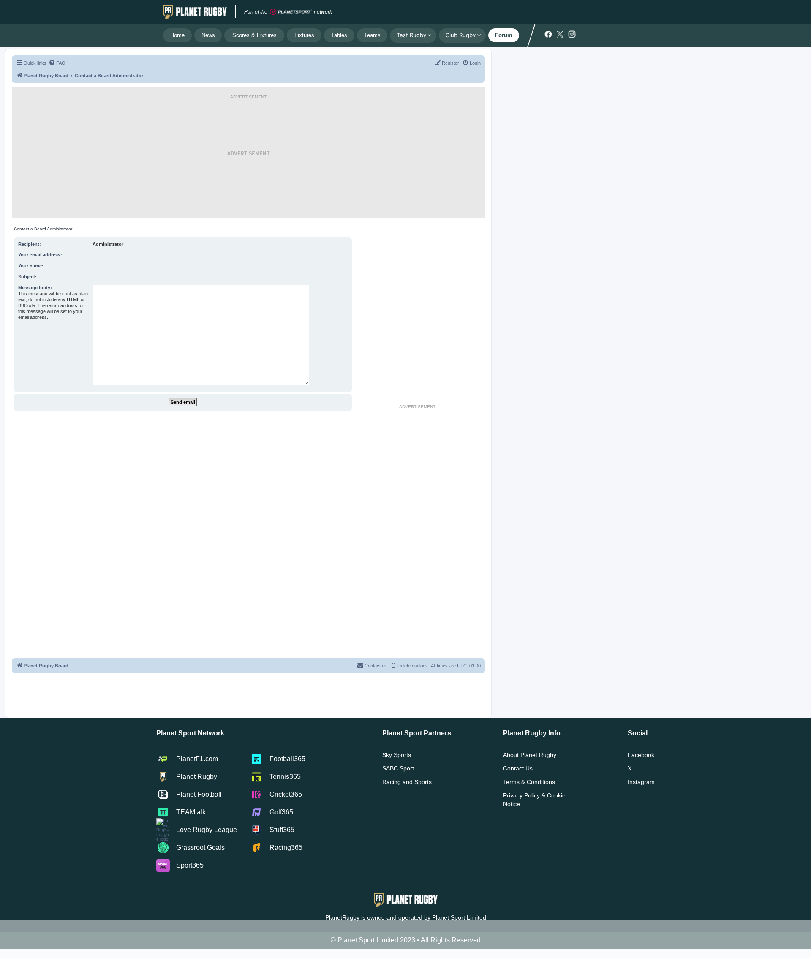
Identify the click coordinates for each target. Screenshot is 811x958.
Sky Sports (396, 754)
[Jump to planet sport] (291, 12)
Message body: (35, 287)
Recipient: (29, 244)
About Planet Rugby (529, 754)
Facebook (641, 754)
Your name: (31, 265)
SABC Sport (398, 768)
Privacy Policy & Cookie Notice (534, 799)
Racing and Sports (407, 781)
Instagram (641, 781)
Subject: (27, 276)
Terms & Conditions (529, 781)
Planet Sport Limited (459, 917)
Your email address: (40, 254)
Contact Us (518, 768)
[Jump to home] (195, 12)
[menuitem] (57, 63)
